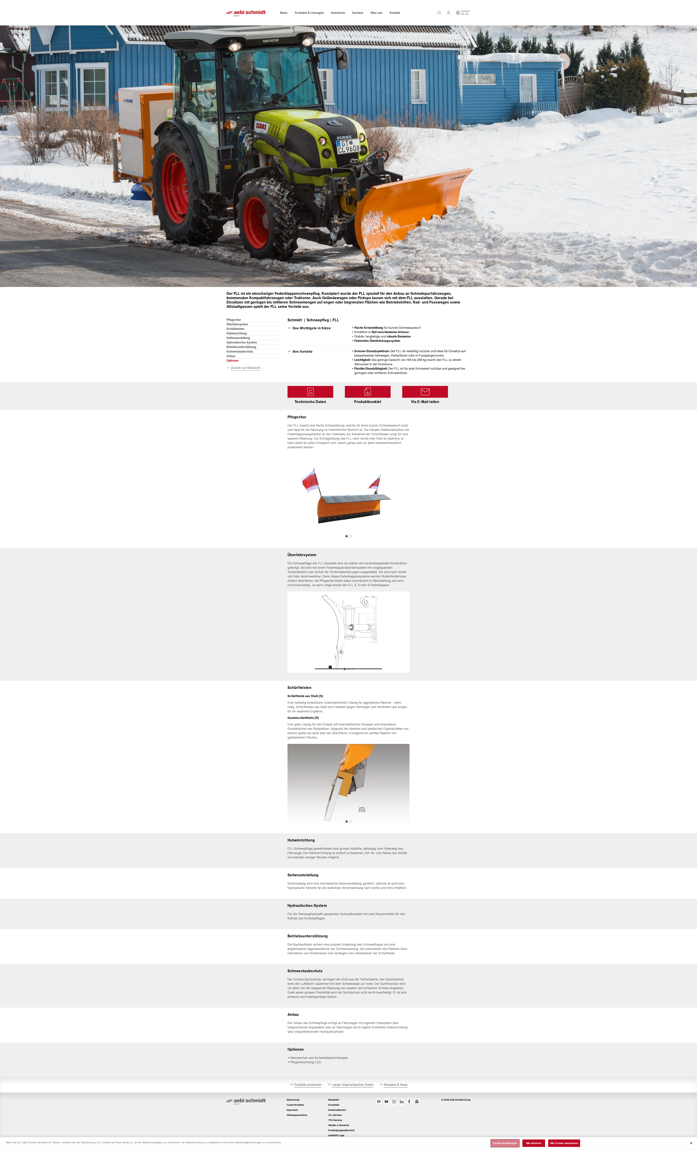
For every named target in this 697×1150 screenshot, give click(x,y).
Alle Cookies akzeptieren (564, 1143)
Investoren (338, 13)
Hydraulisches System (242, 342)
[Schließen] (691, 1143)
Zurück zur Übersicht (245, 368)
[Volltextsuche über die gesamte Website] (439, 12)
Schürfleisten (235, 329)
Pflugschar (234, 319)
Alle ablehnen (534, 1143)
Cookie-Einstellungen (505, 1143)
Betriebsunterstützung (241, 347)
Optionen (233, 360)
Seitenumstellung (238, 338)
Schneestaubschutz (240, 351)
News (284, 13)
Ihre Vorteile (303, 351)
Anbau (231, 356)
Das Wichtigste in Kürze (312, 328)
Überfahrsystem (237, 324)
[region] (348, 1143)
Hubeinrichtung (237, 333)
